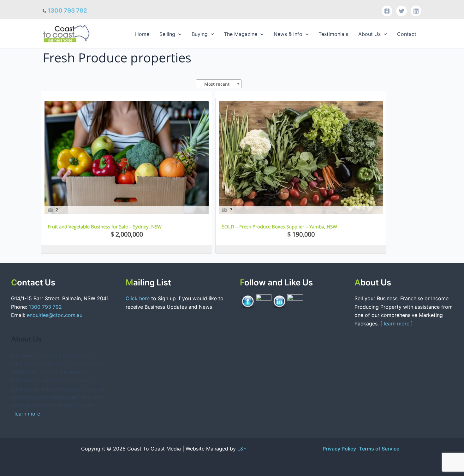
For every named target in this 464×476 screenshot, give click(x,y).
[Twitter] (401, 11)
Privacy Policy (340, 448)
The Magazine (240, 34)
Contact (406, 34)
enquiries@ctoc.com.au (54, 315)
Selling (167, 34)
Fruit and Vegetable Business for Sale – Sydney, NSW (105, 227)
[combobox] (219, 83)
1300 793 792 (67, 10)
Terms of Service (379, 448)
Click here (138, 298)
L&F (241, 448)
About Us (369, 34)
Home (142, 34)
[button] (178, 34)
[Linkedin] (416, 11)
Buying (200, 34)
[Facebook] (387, 11)
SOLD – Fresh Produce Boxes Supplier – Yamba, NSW (279, 227)
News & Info (288, 34)
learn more (27, 413)
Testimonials (333, 34)
